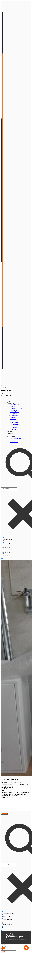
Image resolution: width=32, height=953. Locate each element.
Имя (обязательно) (7, 787)
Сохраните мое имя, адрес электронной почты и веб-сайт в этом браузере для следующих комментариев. (15, 794)
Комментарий (5, 797)
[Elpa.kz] (2, 379)
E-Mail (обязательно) (7, 789)
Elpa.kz (3, 382)
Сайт (2, 790)
